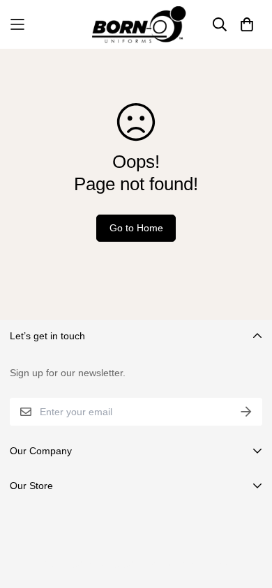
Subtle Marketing (190, 564)
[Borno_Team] (136, 24)
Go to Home (136, 227)
